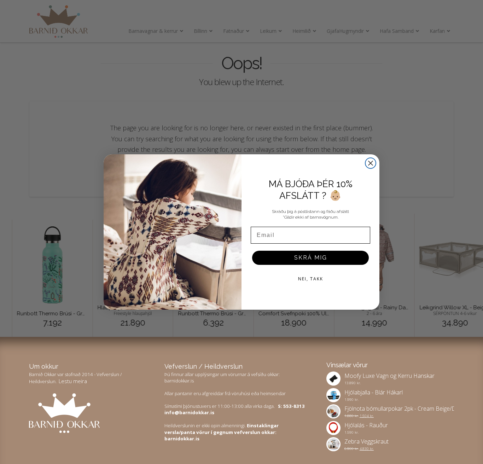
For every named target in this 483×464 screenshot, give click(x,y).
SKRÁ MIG (310, 257)
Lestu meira (73, 381)
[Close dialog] (370, 163)
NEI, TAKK (310, 279)
